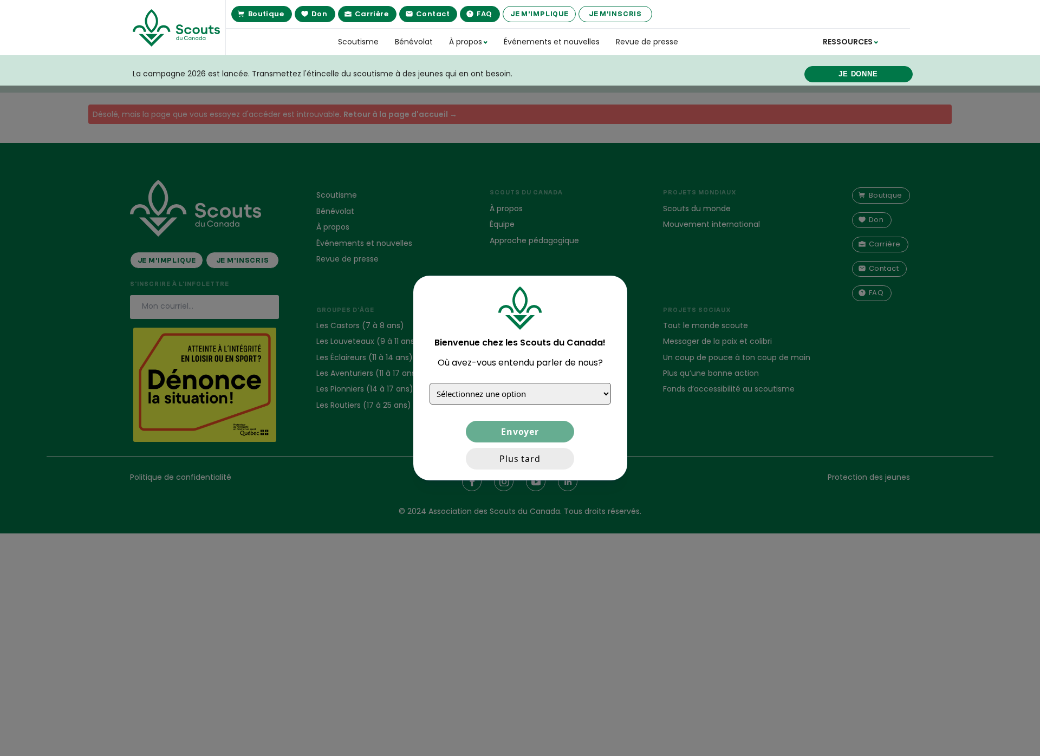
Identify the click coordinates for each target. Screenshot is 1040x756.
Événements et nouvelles (552, 41)
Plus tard (520, 459)
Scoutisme (358, 41)
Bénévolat (414, 41)
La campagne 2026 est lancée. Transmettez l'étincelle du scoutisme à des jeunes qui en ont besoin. (322, 73)
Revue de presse (647, 41)
